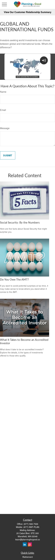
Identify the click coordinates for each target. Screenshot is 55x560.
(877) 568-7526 (31, 523)
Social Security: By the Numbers (20, 222)
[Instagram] (30, 544)
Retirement (27, 556)
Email (3, 110)
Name (3, 91)
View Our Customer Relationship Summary (27, 12)
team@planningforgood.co (27, 539)
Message (5, 128)
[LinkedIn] (25, 544)
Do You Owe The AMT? (14, 279)
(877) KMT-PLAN (31, 527)
